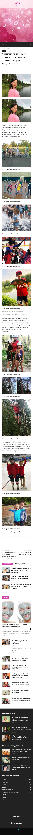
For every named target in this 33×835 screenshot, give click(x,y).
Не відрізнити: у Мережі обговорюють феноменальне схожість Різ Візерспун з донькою (9, 555)
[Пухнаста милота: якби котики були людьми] (6, 692)
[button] (3, 44)
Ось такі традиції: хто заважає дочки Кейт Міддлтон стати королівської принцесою (20, 658)
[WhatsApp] (15, 70)
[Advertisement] (16, 24)
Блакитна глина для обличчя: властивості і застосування (14, 626)
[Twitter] (7, 70)
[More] (19, 70)
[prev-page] (3, 593)
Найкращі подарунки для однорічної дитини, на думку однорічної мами (20, 737)
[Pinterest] (11, 70)
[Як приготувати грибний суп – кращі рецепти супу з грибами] (6, 586)
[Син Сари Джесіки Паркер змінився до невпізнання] (6, 578)
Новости (9, 48)
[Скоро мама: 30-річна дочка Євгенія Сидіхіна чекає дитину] (6, 684)
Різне (9, 830)
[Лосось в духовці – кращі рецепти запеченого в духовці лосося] (6, 752)
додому (3, 48)
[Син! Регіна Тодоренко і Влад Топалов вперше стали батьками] (6, 570)
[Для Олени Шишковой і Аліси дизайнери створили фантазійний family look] (6, 667)
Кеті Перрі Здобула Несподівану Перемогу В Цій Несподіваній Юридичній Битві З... (21, 675)
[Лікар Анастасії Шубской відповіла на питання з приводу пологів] (6, 768)
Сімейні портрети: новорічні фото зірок (25, 553)
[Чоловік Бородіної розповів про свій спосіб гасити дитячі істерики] (6, 701)
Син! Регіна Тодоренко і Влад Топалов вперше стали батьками (21, 570)
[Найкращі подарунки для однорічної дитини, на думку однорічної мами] (6, 738)
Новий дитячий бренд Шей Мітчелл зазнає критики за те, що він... (21, 729)
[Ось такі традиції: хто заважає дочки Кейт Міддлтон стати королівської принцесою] (6, 659)
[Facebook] (3, 70)
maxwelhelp (4, 629)
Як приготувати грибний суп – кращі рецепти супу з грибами (21, 586)
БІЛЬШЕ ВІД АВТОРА (19, 564)
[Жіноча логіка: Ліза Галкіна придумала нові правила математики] (6, 642)
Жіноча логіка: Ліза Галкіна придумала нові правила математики (19, 642)
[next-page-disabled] (5, 593)
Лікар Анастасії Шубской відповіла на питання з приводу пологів (21, 767)
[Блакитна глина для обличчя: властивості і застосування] (16, 612)
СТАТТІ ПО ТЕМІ (7, 564)
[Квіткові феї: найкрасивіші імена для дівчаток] (6, 760)
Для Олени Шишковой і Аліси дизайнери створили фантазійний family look (21, 667)
